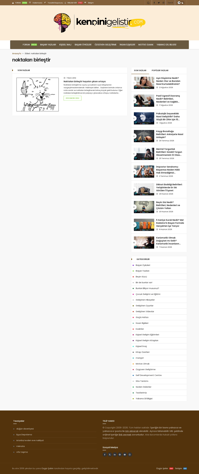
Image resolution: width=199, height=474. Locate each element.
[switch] (181, 3)
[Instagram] (163, 2)
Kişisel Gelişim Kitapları (147, 340)
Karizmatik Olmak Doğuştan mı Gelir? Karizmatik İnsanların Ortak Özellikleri (167, 242)
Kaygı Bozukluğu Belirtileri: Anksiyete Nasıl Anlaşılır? (169, 134)
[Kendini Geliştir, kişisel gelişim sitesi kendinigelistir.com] (99, 23)
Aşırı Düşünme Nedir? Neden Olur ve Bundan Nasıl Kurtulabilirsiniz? (168, 81)
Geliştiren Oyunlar (144, 305)
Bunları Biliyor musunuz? (147, 288)
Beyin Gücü (141, 276)
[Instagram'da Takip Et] (130, 454)
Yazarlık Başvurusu (55, 3)
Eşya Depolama (24, 434)
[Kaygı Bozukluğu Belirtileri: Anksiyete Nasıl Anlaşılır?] (144, 136)
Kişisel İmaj (65, 44)
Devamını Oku (72, 98)
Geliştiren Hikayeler (145, 299)
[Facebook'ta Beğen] (105, 454)
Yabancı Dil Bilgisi (166, 44)
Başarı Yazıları (48, 44)
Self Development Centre (149, 375)
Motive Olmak (145, 44)
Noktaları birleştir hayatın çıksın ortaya (85, 81)
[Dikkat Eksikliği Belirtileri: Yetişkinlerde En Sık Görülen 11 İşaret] (144, 189)
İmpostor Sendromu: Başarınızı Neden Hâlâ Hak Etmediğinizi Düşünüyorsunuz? (168, 171)
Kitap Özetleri (142, 352)
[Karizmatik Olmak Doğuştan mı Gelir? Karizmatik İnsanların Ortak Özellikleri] (144, 242)
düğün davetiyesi (25, 428)
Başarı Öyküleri (83, 44)
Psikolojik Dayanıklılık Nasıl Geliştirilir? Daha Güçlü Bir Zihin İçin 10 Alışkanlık (168, 118)
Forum (30, 44)
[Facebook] (154, 2)
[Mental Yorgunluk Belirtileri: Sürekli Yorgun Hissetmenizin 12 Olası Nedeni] (144, 154)
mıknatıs (20, 446)
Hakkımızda (37, 3)
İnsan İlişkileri (127, 44)
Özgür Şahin (47, 468)
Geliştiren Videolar (145, 311)
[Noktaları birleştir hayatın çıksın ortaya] (37, 94)
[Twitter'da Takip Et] (110, 454)
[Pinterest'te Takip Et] (120, 454)
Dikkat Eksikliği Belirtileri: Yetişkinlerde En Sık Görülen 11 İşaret (169, 187)
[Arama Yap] (148, 3)
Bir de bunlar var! (144, 282)
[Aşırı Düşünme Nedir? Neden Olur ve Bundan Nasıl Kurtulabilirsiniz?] (144, 83)
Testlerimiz (141, 392)
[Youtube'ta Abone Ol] (125, 454)
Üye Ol (170, 2)
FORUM (21, 3)
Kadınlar (140, 328)
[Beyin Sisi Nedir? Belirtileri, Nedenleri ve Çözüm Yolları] (144, 207)
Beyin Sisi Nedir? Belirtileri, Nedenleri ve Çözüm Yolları (168, 205)
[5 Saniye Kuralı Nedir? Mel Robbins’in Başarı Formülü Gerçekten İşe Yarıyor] (144, 225)
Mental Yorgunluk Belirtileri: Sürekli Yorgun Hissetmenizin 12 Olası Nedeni (169, 153)
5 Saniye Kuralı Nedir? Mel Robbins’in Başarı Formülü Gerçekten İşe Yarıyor (170, 223)
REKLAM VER (74, 3)
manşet (140, 357)
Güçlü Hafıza (142, 317)
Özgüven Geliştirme (105, 44)
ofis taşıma (22, 452)
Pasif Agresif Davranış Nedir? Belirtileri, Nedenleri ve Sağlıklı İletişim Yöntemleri (168, 100)
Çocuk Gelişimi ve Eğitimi (148, 294)
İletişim (91, 3)
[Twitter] (158, 2)
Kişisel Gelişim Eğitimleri (147, 334)
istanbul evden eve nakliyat (30, 440)
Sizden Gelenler (143, 386)
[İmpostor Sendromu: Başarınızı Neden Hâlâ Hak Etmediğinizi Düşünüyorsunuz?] (144, 171)
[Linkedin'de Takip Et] (115, 454)
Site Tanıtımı (142, 381)
